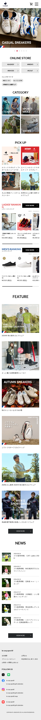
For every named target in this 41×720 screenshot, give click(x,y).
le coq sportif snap (12, 696)
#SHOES (11, 71)
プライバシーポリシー (8, 659)
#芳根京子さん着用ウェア (9, 84)
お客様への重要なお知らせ (10, 662)
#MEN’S (30, 64)
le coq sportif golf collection (14, 684)
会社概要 (4, 655)
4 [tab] (21, 50)
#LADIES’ (10, 64)
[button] (36, 224)
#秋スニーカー (6, 80)
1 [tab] (14, 50)
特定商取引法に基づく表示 (29, 659)
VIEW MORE (30, 205)
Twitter (3, 674)
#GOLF (30, 71)
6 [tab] (26, 50)
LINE (8, 674)
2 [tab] (17, 50)
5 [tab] (23, 50)
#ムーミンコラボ (18, 80)
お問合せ (24, 655)
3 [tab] (19, 50)
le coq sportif (10, 680)
